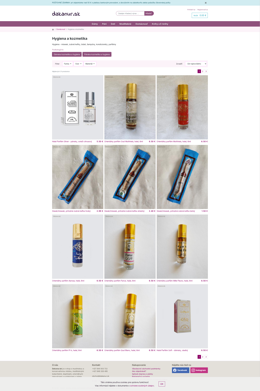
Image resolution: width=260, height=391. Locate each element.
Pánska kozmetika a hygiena (97, 54)
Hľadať (149, 13)
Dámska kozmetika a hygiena (67, 54)
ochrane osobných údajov (142, 385)
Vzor (77, 64)
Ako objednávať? (139, 371)
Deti (113, 24)
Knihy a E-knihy (160, 24)
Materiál (89, 64)
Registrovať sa (202, 10)
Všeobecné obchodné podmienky (146, 369)
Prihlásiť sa (191, 10)
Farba (67, 64)
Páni (104, 24)
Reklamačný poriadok (141, 376)
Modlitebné (125, 24)
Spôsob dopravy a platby (142, 374)
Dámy (95, 24)
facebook (182, 370)
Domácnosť (142, 24)
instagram (201, 370)
